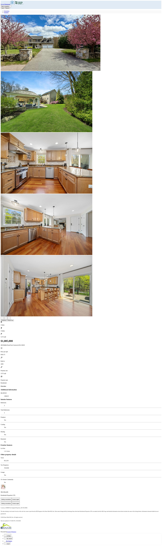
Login (2, 8)
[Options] (2, 318)
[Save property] (5, 318)
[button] (81, 43)
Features (6, 12)
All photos (3, 320)
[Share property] (9, 318)
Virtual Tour (10, 320)
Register (7, 8)
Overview (6, 11)
